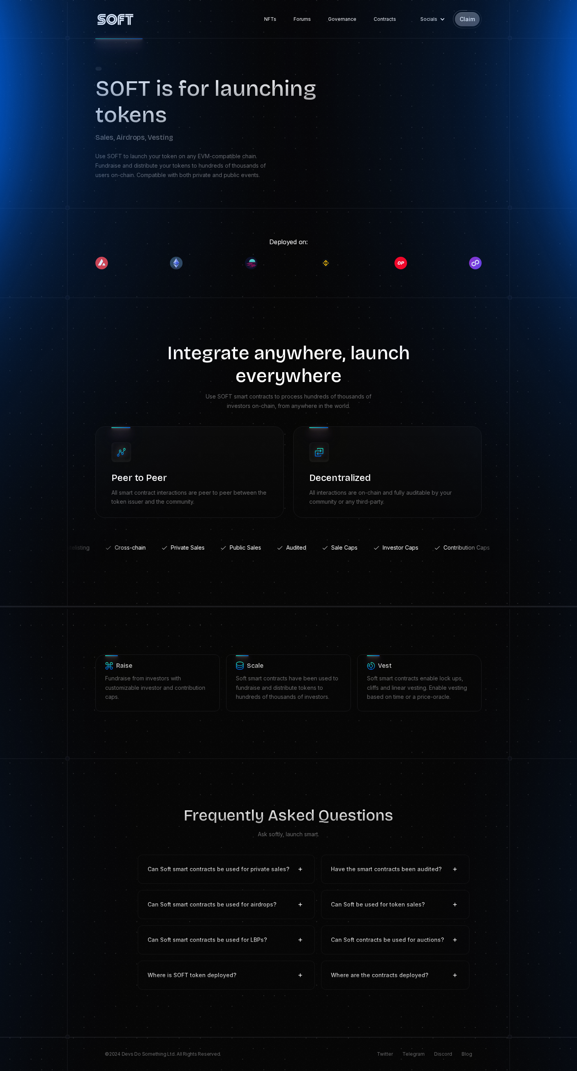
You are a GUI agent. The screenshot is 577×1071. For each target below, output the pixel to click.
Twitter (385, 1054)
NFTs (270, 19)
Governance (342, 19)
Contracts (385, 19)
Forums (302, 19)
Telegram (413, 1054)
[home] (115, 19)
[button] (431, 19)
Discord (443, 1054)
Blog (467, 1054)
